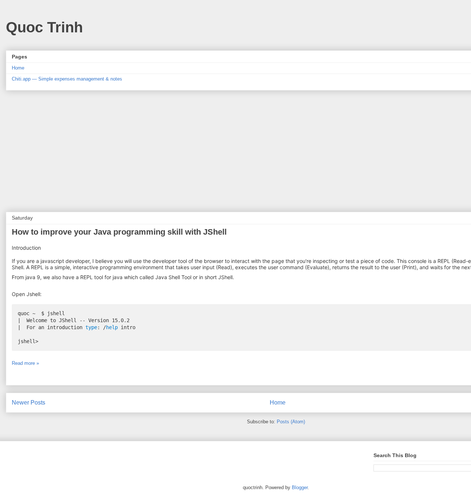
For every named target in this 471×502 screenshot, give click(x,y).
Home (18, 68)
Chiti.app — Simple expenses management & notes (67, 79)
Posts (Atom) (291, 421)
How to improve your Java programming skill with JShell (119, 231)
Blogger (300, 487)
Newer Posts (28, 402)
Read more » (25, 363)
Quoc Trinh (44, 27)
